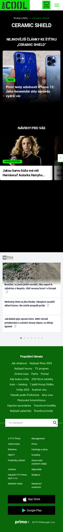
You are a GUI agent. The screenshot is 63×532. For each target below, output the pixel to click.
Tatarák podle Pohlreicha (24, 395)
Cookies (12, 469)
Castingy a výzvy (39, 449)
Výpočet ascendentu (19, 405)
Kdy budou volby (19, 379)
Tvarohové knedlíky (45, 405)
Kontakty (35, 455)
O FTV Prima (14, 438)
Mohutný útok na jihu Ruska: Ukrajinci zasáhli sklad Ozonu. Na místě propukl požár (30, 303)
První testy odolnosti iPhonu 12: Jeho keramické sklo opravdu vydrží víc (30, 91)
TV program (42, 368)
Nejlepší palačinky (20, 410)
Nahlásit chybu (15, 483)
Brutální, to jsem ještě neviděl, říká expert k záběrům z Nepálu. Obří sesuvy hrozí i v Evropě (30, 286)
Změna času (21, 373)
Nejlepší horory (23, 368)
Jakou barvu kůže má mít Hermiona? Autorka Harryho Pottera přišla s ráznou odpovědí (22, 173)
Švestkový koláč (43, 410)
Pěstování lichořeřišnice (32, 400)
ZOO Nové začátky (42, 379)
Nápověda (36, 469)
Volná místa (14, 444)
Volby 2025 (22, 389)
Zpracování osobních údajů (39, 462)
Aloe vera (47, 395)
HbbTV (11, 455)
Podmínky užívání (16, 460)
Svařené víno (39, 389)
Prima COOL (21, 18)
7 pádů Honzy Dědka (42, 384)
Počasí (45, 373)
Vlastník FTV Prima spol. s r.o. (17, 476)
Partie (34, 373)
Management (38, 438)
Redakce (35, 474)
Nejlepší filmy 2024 (41, 363)
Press (34, 444)
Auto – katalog (18, 384)
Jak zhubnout (19, 363)
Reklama (12, 449)
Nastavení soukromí (36, 485)
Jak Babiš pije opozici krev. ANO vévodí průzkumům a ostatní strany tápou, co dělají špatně (29, 322)
